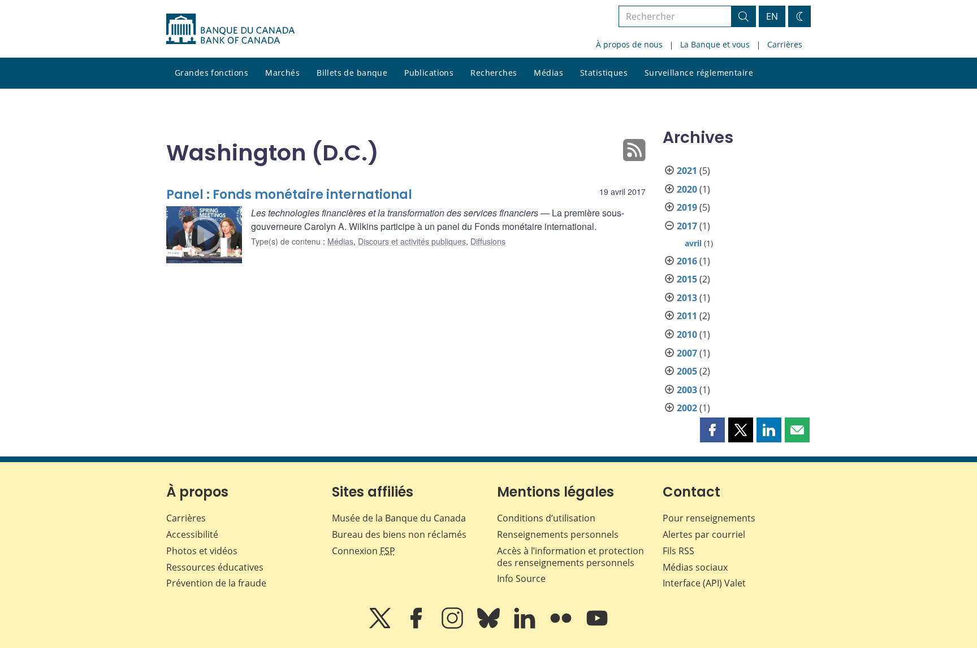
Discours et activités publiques (412, 241)
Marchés (282, 72)
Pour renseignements (709, 518)
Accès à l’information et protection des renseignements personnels (570, 557)
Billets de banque (352, 72)
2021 (687, 170)
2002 (687, 408)
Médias (548, 72)
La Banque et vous (715, 44)
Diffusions (487, 241)
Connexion (363, 551)
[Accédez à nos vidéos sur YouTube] (597, 626)
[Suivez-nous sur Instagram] (453, 626)
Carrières (784, 44)
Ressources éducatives (214, 567)
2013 (687, 298)
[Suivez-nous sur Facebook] (417, 626)
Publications (428, 72)
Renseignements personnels (558, 534)
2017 (687, 226)
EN (772, 16)
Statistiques (604, 72)
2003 (687, 390)
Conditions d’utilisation (546, 518)
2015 (687, 279)
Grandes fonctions (211, 72)
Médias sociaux (695, 567)
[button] (712, 429)
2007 (687, 353)
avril (693, 243)
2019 (687, 207)
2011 (687, 316)
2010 (687, 334)
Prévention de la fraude (216, 583)
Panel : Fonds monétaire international (289, 194)
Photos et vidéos (201, 551)
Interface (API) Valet (704, 583)
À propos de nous (629, 44)
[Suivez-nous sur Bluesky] (490, 626)
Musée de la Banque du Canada (399, 518)
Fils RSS (678, 551)
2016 (687, 261)
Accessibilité (192, 534)
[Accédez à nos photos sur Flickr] (562, 626)
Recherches (493, 72)
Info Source (521, 578)
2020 (687, 189)
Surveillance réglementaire (699, 72)
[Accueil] (230, 29)
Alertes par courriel (704, 534)
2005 (687, 371)
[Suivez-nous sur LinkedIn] (526, 626)
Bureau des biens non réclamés (399, 534)
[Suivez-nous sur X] (381, 626)
